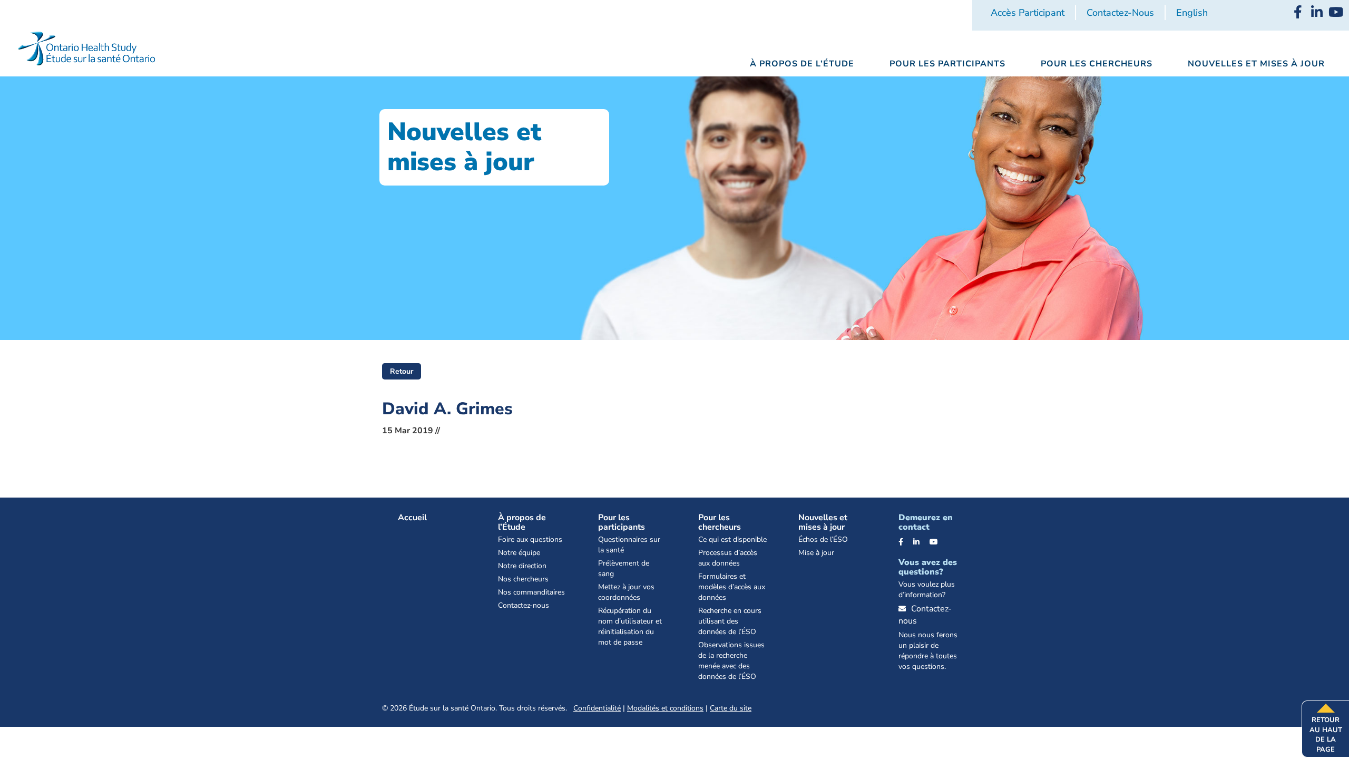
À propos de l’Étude (522, 522)
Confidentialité (597, 708)
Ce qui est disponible (732, 539)
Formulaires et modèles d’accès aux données (731, 586)
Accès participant (1027, 12)
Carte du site (730, 708)
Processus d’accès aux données (727, 558)
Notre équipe (519, 553)
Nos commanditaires (531, 592)
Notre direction (522, 566)
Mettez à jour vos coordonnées (626, 592)
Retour (401, 371)
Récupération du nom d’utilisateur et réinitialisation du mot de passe (630, 626)
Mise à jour (816, 553)
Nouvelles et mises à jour (822, 522)
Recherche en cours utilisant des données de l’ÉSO (729, 621)
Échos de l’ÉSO (823, 539)
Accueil (412, 517)
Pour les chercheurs (719, 522)
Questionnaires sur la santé (629, 544)
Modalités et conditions (665, 708)
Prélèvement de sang (623, 568)
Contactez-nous (1120, 12)
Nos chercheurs (523, 579)
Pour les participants (621, 522)
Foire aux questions (530, 539)
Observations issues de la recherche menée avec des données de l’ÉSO (731, 661)
